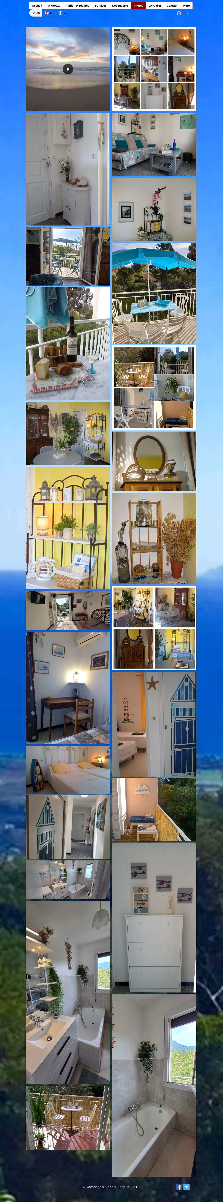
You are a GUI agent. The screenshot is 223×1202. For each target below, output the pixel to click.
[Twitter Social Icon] (186, 1187)
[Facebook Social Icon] (179, 1187)
